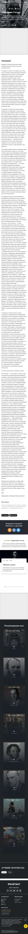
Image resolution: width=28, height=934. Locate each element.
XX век (18, 687)
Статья (4, 8)
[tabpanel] (14, 566)
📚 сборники (4, 899)
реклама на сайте (18, 902)
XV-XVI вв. (18, 828)
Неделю (4, 872)
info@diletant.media (5, 914)
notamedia (11, 924)
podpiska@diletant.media (6, 911)
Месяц (10, 872)
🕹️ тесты (3, 902)
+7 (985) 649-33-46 (15, 931)
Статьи (10, 687)
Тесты (9, 743)
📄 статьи (3, 900)
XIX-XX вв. (18, 743)
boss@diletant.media (10, 931)
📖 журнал (3, 904)
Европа (14, 687)
